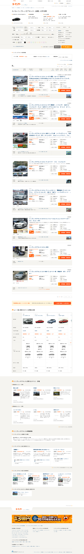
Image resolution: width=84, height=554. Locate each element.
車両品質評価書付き (60, 36)
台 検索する (67, 47)
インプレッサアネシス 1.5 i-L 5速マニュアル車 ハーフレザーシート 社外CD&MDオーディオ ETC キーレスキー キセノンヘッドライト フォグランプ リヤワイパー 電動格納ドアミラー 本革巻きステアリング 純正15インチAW (50, 134)
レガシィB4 (26, 530)
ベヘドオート (20, 180)
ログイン (56, 3)
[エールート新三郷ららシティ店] (68, 154)
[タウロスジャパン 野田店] (68, 126)
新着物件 (59, 30)
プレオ (22, 530)
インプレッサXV (25, 534)
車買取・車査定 (32, 546)
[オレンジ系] (39, 42)
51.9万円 (59, 330)
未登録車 (67, 30)
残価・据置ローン (51, 37)
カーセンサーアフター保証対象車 (63, 38)
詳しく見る (31, 23)
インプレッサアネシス (19, 27)
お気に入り (69, 3)
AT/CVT (64, 27)
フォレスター (18, 530)
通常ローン (44, 37)
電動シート (37, 531)
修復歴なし (60, 34)
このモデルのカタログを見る (18, 23)
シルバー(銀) (55, 531)
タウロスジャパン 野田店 (22, 123)
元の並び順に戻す (16, 69)
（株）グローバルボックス (22, 287)
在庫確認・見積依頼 (64, 90)
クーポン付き (68, 34)
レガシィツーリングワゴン (15, 531)
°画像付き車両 (61, 40)
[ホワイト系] (23, 42)
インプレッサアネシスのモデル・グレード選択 (35, 525)
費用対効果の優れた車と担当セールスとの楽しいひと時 (42, 449)
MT (69, 27)
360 (25, 531)
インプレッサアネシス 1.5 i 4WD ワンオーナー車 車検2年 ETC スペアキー (49, 272)
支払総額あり (60, 32)
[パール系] (16, 42)
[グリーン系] (33, 42)
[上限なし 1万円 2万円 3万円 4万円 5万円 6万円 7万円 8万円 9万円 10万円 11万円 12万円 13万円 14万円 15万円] (30, 37)
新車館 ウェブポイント (64, 458)
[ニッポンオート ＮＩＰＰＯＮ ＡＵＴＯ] (68, 211)
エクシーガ (21, 531)
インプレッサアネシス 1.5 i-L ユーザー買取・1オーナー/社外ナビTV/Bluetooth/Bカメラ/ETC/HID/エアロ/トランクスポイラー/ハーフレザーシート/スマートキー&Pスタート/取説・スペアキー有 (49, 78)
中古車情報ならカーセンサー (16, 546)
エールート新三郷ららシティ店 (23, 151)
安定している (56, 388)
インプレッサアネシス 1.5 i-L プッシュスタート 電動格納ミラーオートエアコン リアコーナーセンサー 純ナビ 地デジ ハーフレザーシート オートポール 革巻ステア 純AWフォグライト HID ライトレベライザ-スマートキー (50, 191)
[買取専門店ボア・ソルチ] (68, 239)
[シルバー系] (18, 42)
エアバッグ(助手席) (40, 530)
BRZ (27, 531)
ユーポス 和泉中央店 (21, 94)
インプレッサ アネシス (58, 449)
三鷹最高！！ (16, 449)
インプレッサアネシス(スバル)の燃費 (66, 60)
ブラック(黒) (64, 530)
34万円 (48, 330)
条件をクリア (57, 46)
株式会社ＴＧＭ (20, 261)
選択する (32, 27)
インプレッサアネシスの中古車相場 (19, 525)
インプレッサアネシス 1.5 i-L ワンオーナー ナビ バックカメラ (47, 162)
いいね (34, 409)
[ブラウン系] (35, 42)
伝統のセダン (56, 409)
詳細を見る (45, 89)
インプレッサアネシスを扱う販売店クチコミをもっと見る (62, 467)
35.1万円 (24, 330)
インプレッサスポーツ (15, 537)
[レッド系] (29, 42)
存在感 (34, 388)
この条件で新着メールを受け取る (47, 46)
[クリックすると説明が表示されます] (14, 34)
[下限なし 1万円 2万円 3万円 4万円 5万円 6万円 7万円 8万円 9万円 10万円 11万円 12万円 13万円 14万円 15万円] (23, 37)
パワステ (34, 531)
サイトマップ (70, 6)
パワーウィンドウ (46, 530)
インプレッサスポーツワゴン (23, 537)
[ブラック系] (25, 42)
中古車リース (38, 546)
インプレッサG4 (14, 534)
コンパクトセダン (17, 409)
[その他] (46, 42)
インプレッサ (14, 530)
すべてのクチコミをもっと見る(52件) (66, 426)
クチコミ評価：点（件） (43, 94)
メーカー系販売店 (69, 32)
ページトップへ (68, 505)
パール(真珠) (60, 530)
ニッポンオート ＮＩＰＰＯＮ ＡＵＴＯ (25, 208)
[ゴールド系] (27, 42)
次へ (69, 66)
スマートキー (34, 530)
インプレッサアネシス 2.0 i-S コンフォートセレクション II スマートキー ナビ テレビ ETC (50, 219)
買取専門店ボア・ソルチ (48, 473)
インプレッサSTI (20, 534)
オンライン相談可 (61, 42)
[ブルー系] (31, 42)
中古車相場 (70, 64)
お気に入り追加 (54, 90)
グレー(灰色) (69, 530)
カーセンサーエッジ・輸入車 (25, 546)
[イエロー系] (37, 42)
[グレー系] (21, 42)
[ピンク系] (41, 42)
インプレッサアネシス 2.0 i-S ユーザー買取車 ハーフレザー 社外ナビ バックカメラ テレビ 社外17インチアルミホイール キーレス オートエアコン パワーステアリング (50, 106)
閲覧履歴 (61, 3)
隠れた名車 (15, 388)
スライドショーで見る (62, 64)
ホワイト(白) (55, 530)
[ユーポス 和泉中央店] (68, 97)
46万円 (36, 330)
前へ (66, 66)
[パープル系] (44, 42)
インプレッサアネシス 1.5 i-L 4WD (39, 247)
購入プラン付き (68, 36)
